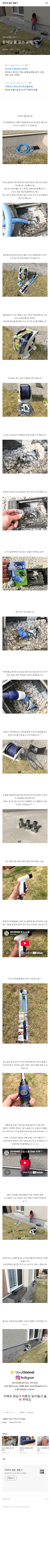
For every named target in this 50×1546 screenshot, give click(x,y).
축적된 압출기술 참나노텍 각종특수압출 (21, 89)
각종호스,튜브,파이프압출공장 (19, 86)
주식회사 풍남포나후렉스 (16, 68)
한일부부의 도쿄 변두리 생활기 (16, 1473)
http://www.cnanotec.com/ (16, 83)
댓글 (3, 1459)
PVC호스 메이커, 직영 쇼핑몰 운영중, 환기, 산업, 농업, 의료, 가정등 (24, 73)
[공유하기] (10, 1412)
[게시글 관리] (13, 1412)
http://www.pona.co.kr (14, 65)
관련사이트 (6, 1499)
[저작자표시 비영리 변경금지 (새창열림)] (30, 1412)
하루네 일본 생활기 (10, 3)
